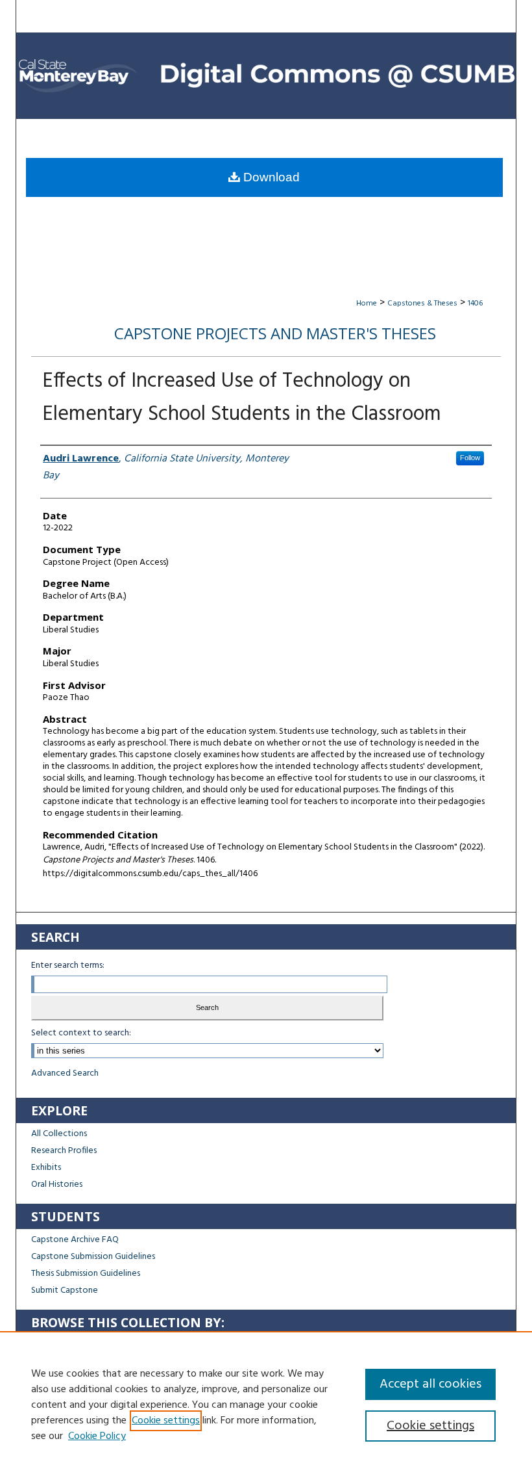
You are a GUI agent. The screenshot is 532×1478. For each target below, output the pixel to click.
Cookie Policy (97, 1436)
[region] (266, 1404)
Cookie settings (166, 1420)
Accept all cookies (430, 1384)
